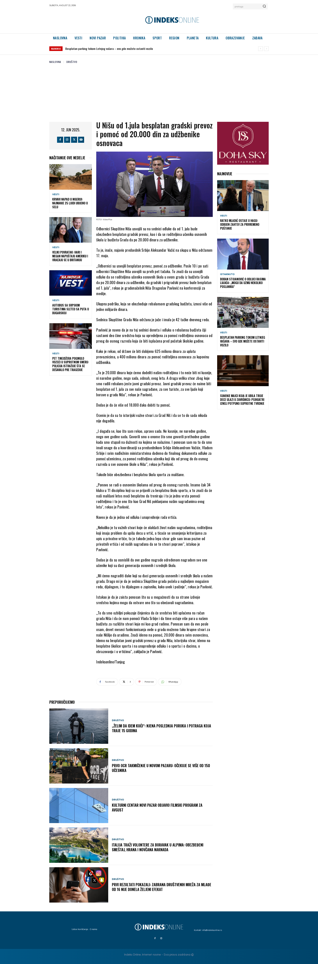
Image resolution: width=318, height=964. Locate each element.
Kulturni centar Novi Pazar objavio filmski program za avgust (157, 807)
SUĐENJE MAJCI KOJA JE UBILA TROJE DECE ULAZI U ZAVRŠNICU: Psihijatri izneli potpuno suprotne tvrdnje (126, 49)
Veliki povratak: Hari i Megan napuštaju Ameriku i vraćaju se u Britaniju (70, 256)
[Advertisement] (159, 91)
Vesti (55, 194)
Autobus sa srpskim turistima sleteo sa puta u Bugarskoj (70, 309)
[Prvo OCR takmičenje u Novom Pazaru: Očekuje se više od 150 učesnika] (78, 766)
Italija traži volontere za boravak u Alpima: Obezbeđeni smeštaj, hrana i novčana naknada (157, 847)
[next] (266, 48)
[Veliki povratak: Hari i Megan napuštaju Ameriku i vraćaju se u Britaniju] (70, 230)
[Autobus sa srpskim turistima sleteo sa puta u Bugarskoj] (70, 283)
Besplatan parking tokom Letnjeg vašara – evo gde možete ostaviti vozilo (242, 341)
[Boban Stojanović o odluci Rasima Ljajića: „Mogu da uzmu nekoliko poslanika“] (243, 254)
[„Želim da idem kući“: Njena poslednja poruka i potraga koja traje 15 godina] (78, 726)
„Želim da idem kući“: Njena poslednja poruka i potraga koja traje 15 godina (161, 728)
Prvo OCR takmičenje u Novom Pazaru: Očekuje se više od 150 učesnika (161, 768)
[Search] (264, 6)
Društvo (71, 62)
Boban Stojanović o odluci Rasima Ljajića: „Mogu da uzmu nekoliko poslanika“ (243, 283)
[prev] (260, 48)
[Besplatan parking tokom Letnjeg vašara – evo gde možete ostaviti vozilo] (243, 312)
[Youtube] (81, 140)
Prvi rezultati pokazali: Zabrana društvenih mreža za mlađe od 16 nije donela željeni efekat (161, 887)
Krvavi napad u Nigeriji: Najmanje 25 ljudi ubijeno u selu (70, 203)
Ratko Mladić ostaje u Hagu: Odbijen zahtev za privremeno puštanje (239, 224)
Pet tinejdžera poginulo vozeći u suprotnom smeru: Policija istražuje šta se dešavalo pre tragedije (70, 364)
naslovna (55, 62)
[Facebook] (60, 140)
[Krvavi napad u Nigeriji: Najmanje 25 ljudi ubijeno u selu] (70, 177)
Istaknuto (227, 274)
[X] (74, 140)
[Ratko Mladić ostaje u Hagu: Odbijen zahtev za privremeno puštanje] (243, 195)
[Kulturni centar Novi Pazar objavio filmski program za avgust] (78, 805)
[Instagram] (67, 140)
